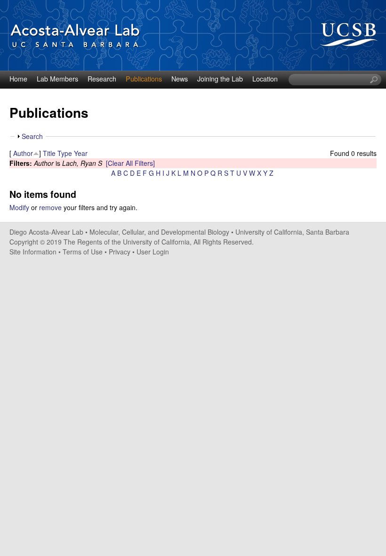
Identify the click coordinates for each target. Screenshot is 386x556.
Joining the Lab (220, 78)
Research (102, 78)
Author (23, 153)
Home (18, 78)
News (179, 78)
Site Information (32, 251)
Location (265, 78)
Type (64, 153)
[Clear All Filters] (130, 163)
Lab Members (57, 78)
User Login (153, 251)
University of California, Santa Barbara (292, 232)
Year (81, 153)
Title (49, 153)
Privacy (119, 251)
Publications (144, 78)
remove (50, 207)
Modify (19, 207)
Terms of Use (83, 251)
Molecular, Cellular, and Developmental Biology (159, 232)
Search (32, 136)
